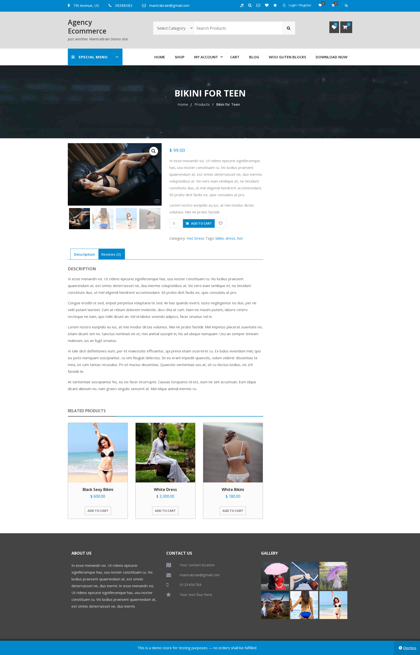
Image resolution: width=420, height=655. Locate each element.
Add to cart (201, 223)
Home (159, 56)
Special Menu (93, 56)
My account (206, 56)
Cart (234, 56)
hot (240, 238)
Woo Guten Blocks (287, 56)
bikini (220, 238)
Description (84, 254)
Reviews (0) (111, 254)
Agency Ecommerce (87, 26)
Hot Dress (195, 238)
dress (230, 238)
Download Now (331, 56)
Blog (254, 56)
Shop (179, 56)
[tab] (84, 254)
